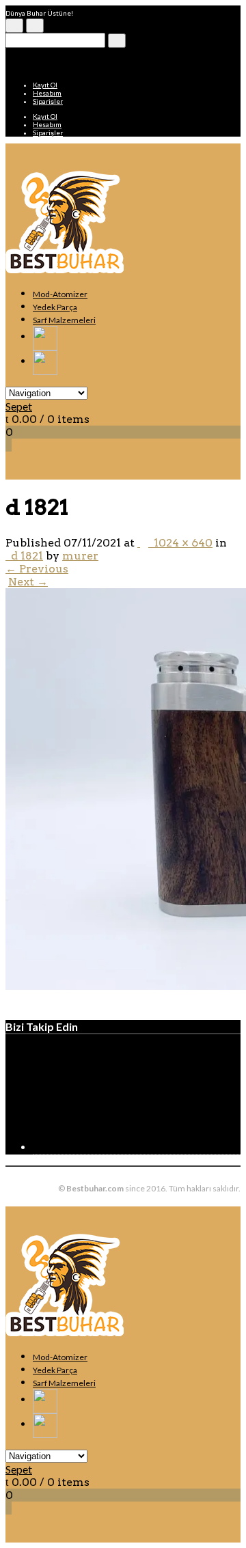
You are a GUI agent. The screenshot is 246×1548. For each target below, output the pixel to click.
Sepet (18, 406)
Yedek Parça (55, 307)
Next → (28, 581)
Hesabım (47, 93)
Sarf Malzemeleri (64, 320)
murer (80, 555)
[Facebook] (135, 1147)
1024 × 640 (180, 542)
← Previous (36, 568)
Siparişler (48, 101)
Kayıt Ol (45, 85)
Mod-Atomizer (60, 294)
